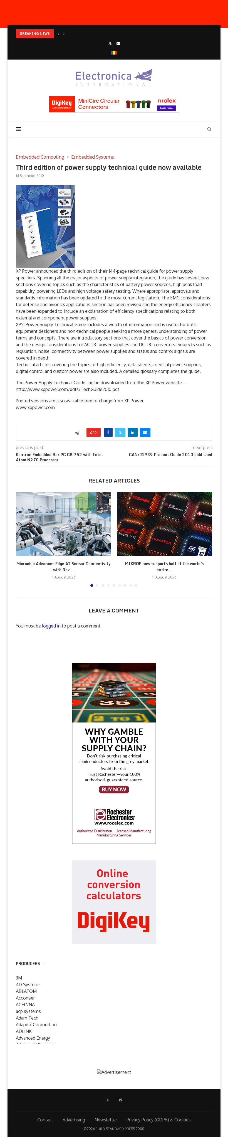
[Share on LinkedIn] (133, 432)
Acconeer (25, 998)
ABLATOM (26, 991)
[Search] (209, 129)
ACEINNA (25, 1004)
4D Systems (28, 984)
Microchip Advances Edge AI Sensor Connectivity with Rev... (63, 566)
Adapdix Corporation (36, 1024)
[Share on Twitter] (120, 432)
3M (19, 978)
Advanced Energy (33, 1038)
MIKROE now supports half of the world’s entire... (164, 566)
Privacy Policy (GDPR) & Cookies (159, 1120)
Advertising (74, 1120)
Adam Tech (27, 1018)
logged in (51, 626)
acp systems (28, 1011)
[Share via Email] (145, 432)
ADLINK (24, 1031)
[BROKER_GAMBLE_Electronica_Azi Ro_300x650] (114, 667)
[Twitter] (110, 43)
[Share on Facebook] (108, 432)
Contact (45, 1120)
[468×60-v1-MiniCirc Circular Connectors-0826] (114, 98)
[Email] (118, 43)
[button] (58, 33)
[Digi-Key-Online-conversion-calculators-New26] (114, 864)
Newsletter (106, 1120)
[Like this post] (95, 432)
